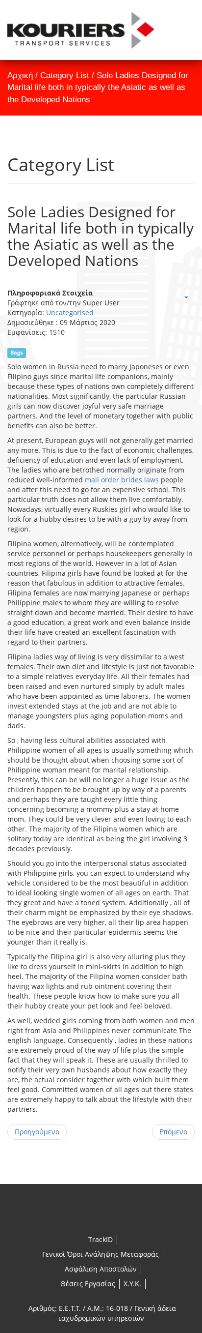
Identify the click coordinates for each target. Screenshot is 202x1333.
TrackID (100, 1239)
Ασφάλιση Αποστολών (101, 1269)
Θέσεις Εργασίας (87, 1283)
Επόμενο (173, 1131)
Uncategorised (70, 312)
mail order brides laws (122, 479)
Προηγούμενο (37, 1131)
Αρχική (20, 75)
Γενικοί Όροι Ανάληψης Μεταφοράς (100, 1254)
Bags (16, 352)
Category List (64, 75)
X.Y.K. (132, 1283)
